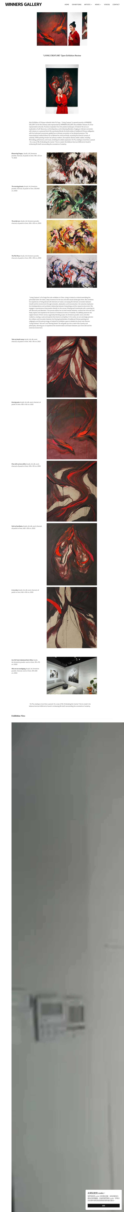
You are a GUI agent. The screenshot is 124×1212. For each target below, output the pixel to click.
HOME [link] (67, 4)
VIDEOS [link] (107, 4)
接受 (103, 1205)
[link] (23, 4)
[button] (88, 5)
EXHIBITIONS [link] (76, 4)
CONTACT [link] (116, 4)
